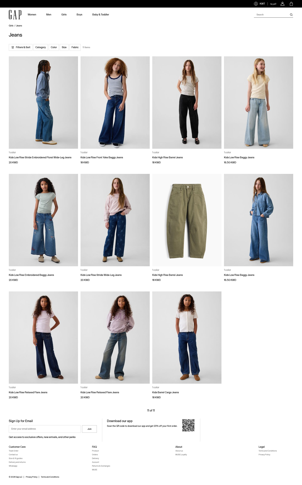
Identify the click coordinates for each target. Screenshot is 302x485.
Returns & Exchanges (101, 466)
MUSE (94, 470)
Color (54, 47)
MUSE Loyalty (181, 455)
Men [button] (48, 14)
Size (64, 47)
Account (95, 462)
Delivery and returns (17, 462)
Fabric (75, 47)
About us (179, 451)
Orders (95, 455)
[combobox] (273, 15)
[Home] (15, 14)
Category (40, 47)
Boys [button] (79, 14)
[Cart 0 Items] (291, 4)
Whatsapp (13, 466)
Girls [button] (64, 14)
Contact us (13, 455)
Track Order (13, 451)
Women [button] (32, 14)
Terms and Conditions (268, 451)
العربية (273, 4)
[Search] (291, 15)
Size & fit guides (15, 458)
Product (95, 451)
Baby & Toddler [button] (100, 14)
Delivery (95, 458)
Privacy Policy (264, 455)
